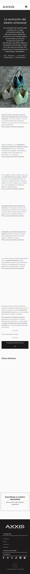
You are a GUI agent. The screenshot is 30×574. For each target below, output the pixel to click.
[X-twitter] (13, 559)
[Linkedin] (21, 559)
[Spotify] (26, 559)
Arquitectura (4, 381)
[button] (15, 346)
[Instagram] (9, 559)
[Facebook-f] (4, 559)
